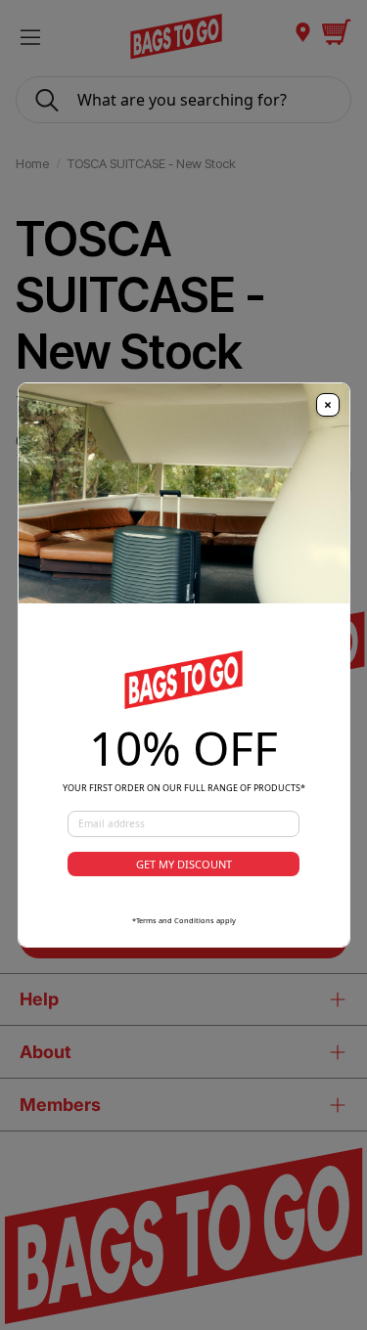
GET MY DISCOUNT (184, 864)
